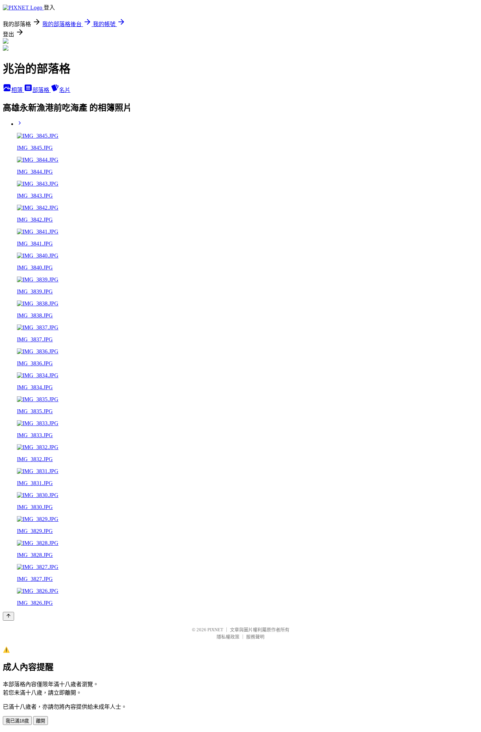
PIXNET (215, 629)
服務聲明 (255, 636)
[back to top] (8, 616)
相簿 (17, 90)
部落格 (41, 90)
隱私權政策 (228, 636)
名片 (64, 90)
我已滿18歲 (17, 721)
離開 (40, 721)
